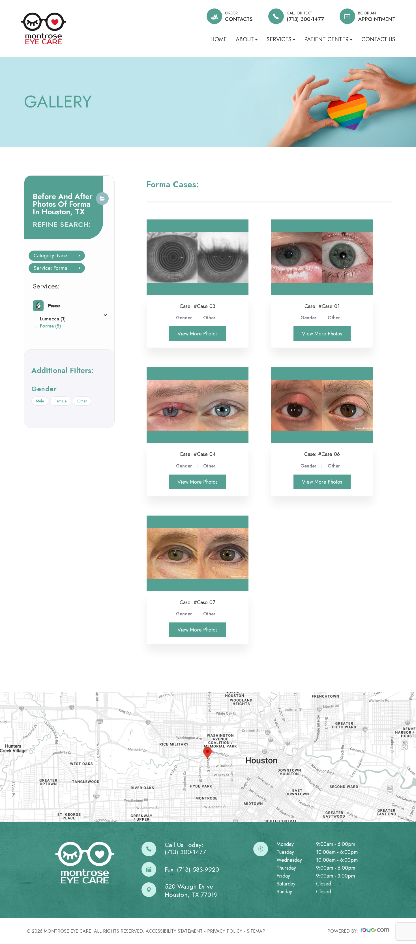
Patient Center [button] (326, 39)
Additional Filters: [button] (62, 370)
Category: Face (55, 255)
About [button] (245, 39)
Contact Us (378, 39)
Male (40, 401)
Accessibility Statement (174, 931)
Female (61, 401)
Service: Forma (55, 268)
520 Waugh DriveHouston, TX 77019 (191, 890)
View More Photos (197, 333)
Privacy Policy (224, 931)
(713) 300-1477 (185, 852)
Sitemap (256, 931)
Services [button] (279, 39)
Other (82, 401)
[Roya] (375, 931)
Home (218, 39)
